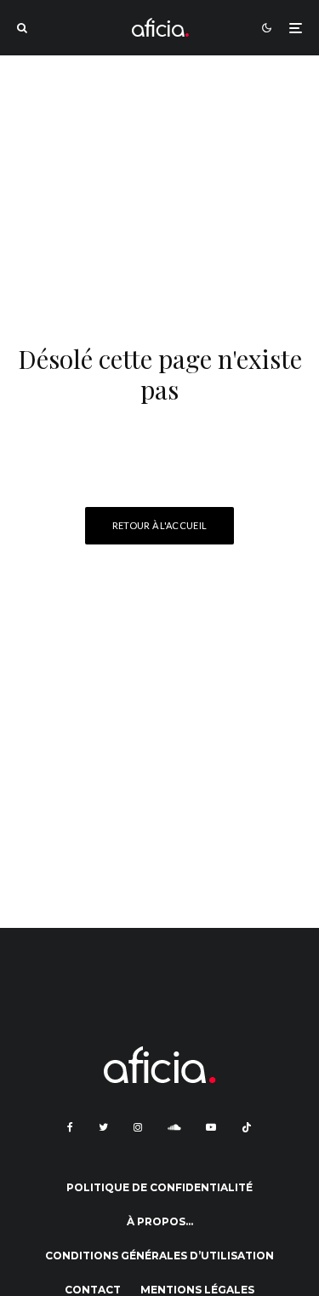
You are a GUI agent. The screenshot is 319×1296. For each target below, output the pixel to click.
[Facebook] (70, 1127)
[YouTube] (211, 1127)
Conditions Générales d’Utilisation (159, 1255)
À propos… (160, 1221)
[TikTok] (247, 1127)
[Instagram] (138, 1127)
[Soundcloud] (174, 1127)
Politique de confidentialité (159, 1187)
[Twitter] (103, 1127)
